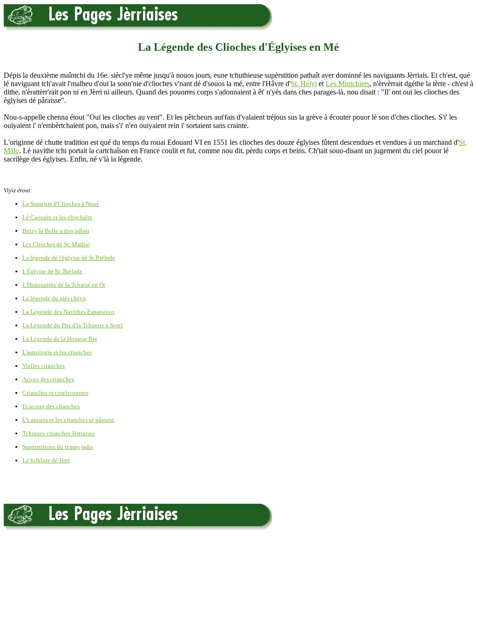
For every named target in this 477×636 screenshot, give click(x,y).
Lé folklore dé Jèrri (46, 460)
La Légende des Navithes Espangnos (68, 311)
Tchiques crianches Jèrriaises (58, 433)
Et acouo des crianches (51, 406)
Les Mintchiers (347, 84)
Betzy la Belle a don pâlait (55, 230)
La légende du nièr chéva (54, 298)
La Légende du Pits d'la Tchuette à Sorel (72, 325)
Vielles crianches (43, 365)
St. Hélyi (304, 84)
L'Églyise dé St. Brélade (52, 271)
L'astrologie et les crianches (57, 352)
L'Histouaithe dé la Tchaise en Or (63, 284)
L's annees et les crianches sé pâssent (68, 419)
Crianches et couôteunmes (55, 392)
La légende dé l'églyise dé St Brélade (68, 257)
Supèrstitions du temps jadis (57, 446)
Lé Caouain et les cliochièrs (57, 217)
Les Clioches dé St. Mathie (56, 244)
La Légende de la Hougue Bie (59, 338)
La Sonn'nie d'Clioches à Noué (60, 203)
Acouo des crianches (48, 379)
